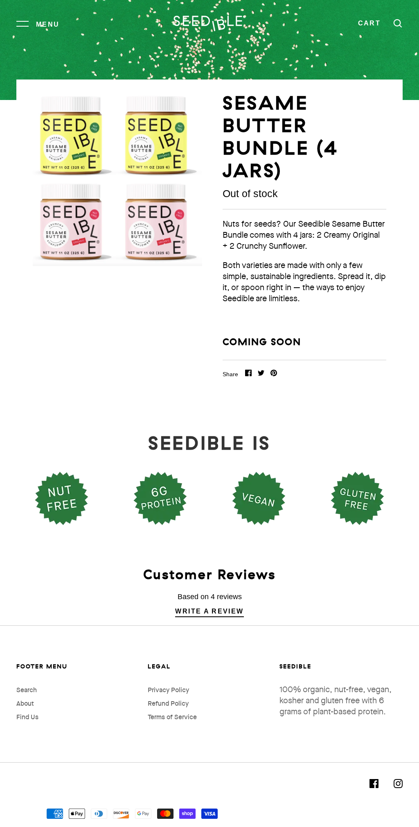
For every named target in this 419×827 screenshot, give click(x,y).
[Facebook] (373, 785)
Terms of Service (172, 717)
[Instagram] (398, 785)
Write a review (209, 611)
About (25, 704)
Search (26, 690)
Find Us (27, 717)
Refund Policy (168, 704)
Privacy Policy (168, 690)
